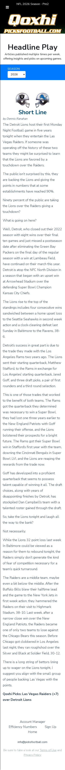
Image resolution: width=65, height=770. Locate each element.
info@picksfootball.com (32, 742)
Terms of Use (48, 750)
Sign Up (50, 727)
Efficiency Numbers (23, 727)
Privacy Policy (32, 755)
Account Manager (32, 722)
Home (32, 732)
